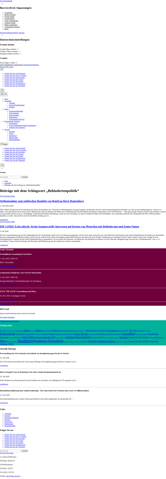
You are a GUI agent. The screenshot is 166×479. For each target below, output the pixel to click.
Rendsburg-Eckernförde (48, 341)
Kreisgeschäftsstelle (60, 337)
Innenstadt (4, 337)
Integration (11, 337)
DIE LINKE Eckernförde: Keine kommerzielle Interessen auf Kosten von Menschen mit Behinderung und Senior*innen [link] (69, 226)
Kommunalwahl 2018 (45, 337)
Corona (112, 330)
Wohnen (3, 344)
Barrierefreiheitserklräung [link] (9, 33)
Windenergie (154, 341)
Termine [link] (12, 103)
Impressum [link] (13, 136)
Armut (38, 330)
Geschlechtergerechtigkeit (113, 334)
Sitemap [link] (21, 33)
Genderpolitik (92, 334)
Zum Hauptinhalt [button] (6, 1)
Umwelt (138, 341)
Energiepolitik (30, 334)
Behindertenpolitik (46, 330)
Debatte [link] (12, 107)
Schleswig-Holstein (69, 341)
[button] (2, 3)
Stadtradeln (119, 341)
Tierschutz (125, 341)
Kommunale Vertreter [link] (12, 121)
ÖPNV (11, 344)
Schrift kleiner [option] (10, 19)
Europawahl (38, 334)
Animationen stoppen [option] (12, 27)
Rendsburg (25, 341)
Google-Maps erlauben (8, 49)
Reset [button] (6, 29)
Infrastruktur (153, 334)
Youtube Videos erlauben (9, 51)
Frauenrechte (59, 334)
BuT (85, 330)
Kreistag (70, 337)
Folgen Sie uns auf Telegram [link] (15, 86)
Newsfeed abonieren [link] (7, 317)
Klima (31, 337)
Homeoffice (144, 334)
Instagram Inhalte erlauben (9, 54)
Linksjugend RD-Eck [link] (16, 119)
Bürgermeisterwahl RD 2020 (97, 330)
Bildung (55, 331)
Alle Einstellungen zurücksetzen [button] (11, 65)
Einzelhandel (20, 334)
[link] (6, 67)
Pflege (3, 341)
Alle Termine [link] (4, 305)
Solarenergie (84, 341)
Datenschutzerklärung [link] (31, 65)
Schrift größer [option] (9, 17)
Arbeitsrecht (32, 330)
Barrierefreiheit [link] (14, 140)
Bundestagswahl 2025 (78, 330)
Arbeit (26, 330)
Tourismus (131, 341)
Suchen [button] (24, 177)
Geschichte (100, 334)
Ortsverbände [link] (14, 113)
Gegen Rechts (81, 334)
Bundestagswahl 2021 (65, 331)
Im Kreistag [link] (13, 123)
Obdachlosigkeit (159, 337)
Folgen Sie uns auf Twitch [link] (14, 80)
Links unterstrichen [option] (11, 21)
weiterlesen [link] (4, 220)
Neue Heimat (143, 337)
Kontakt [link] (12, 132)
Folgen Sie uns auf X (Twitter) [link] (15, 76)
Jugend (16, 337)
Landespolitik (110, 337)
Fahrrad (45, 334)
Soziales (93, 340)
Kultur (104, 337)
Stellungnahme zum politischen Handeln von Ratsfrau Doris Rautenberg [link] (42, 201)
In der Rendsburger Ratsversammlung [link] (22, 125)
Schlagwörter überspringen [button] (9, 321)
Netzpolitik (132, 337)
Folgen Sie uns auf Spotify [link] (14, 82)
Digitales (148, 330)
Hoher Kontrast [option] (10, 15)
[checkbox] (18, 49)
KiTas (25, 337)
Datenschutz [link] (13, 138)
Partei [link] (7, 109)
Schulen (76, 341)
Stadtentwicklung (107, 341)
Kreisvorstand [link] (14, 115)
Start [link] (6, 99)
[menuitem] (85, 74)
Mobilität (123, 337)
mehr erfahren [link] (5, 266)
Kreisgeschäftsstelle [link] (16, 111)
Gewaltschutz (138, 334)
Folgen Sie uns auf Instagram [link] (15, 84)
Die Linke (133, 330)
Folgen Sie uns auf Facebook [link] (15, 73)
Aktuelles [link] (8, 101)
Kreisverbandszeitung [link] (17, 105)
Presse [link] (11, 134)
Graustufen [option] (8, 13)
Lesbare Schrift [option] (10, 23)
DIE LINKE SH (142, 330)
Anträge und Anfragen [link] (17, 127)
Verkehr (145, 341)
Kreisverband (82, 337)
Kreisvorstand (96, 337)
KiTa (20, 337)
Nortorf (151, 337)
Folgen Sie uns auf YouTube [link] (15, 78)
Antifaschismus (19, 330)
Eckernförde (7, 333)
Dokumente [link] (13, 117)
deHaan (118, 331)
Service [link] (7, 130)
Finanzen (52, 334)
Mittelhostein (116, 337)
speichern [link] (13, 266)
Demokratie (125, 331)
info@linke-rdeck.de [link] (13, 476)
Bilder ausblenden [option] (11, 25)
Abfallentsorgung (4, 330)
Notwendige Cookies (8, 63)
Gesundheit (128, 333)
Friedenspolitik (68, 334)
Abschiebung (12, 330)
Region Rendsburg (12, 341)
